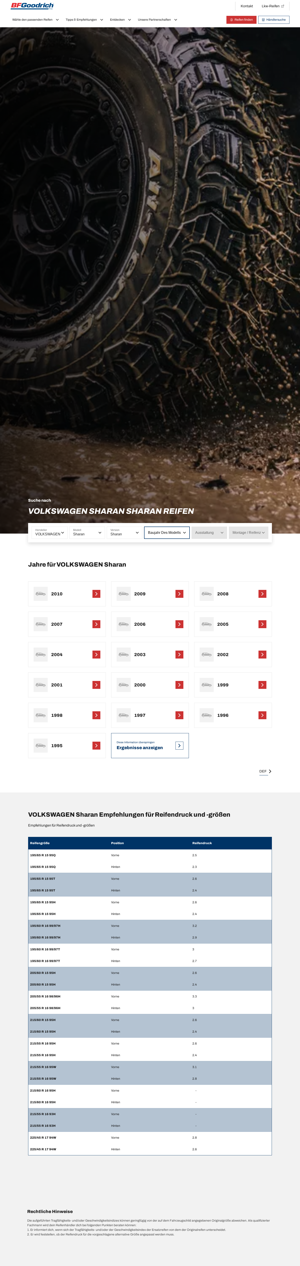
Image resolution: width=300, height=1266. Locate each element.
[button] (62, 532)
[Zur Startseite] (32, 6)
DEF (263, 771)
